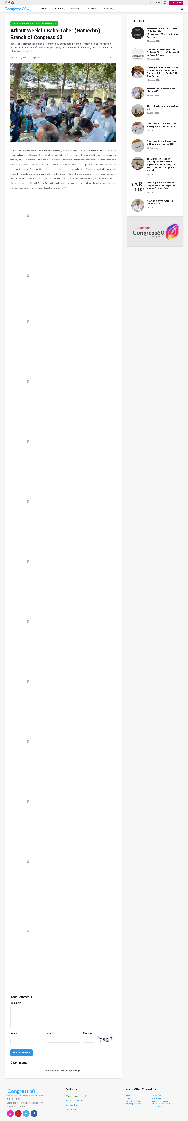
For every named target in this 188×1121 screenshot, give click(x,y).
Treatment (75, 8)
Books (127, 1095)
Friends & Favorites (132, 1101)
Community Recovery (160, 1101)
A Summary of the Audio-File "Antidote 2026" (160, 202)
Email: (59, 1033)
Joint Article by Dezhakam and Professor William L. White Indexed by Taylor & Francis (163, 52)
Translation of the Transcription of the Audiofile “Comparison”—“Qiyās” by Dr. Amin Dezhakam (162, 33)
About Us (58, 8)
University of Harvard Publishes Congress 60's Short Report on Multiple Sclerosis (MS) (161, 185)
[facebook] (34, 1113)
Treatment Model (74, 1101)
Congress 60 (23, 57)
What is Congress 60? (77, 1096)
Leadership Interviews (133, 1103)
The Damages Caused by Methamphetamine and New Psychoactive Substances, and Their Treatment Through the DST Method (163, 164)
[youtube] (12, 2)
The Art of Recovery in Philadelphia (161, 1105)
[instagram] (5, 2)
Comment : (33, 1003)
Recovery (91, 8)
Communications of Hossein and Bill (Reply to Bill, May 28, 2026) (162, 143)
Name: (24, 1035)
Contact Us (176, 3)
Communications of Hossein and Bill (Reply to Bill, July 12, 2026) (162, 125)
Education (107, 8)
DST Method (72, 1105)
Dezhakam (156, 1095)
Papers (127, 1098)
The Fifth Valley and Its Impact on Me (162, 108)
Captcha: (96, 1033)
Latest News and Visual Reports (34, 24)
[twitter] (9, 2)
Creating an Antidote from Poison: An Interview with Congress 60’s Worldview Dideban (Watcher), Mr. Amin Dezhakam (162, 72)
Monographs (157, 1098)
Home (44, 8)
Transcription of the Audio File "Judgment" (161, 90)
